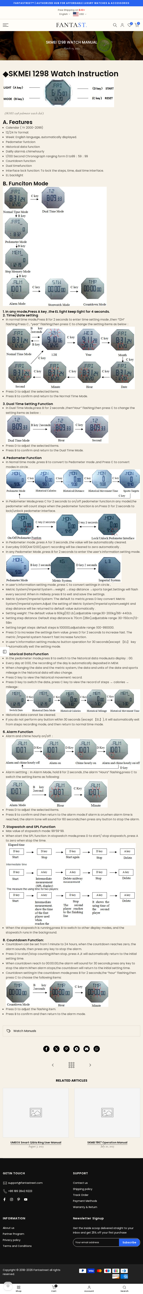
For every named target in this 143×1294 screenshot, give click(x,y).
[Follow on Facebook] (4, 1199)
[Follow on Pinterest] (18, 1199)
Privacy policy (11, 1240)
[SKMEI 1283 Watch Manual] (53, 1065)
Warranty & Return (85, 1207)
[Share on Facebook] (46, 1049)
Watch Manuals (24, 1031)
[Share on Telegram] (76, 1049)
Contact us (80, 1183)
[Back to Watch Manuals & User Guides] (71, 1065)
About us (8, 1228)
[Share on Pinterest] (66, 1049)
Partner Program (13, 1234)
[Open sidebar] (4, 651)
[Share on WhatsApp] (96, 1049)
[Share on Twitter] (56, 1049)
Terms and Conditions (17, 1246)
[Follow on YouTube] (25, 1199)
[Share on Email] (86, 1049)
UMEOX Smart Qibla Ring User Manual (35, 1142)
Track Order (80, 1195)
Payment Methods (85, 1201)
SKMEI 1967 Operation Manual (107, 1142)
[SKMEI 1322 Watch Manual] (90, 1065)
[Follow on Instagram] (11, 1199)
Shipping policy (82, 1189)
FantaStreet (71, 25)
